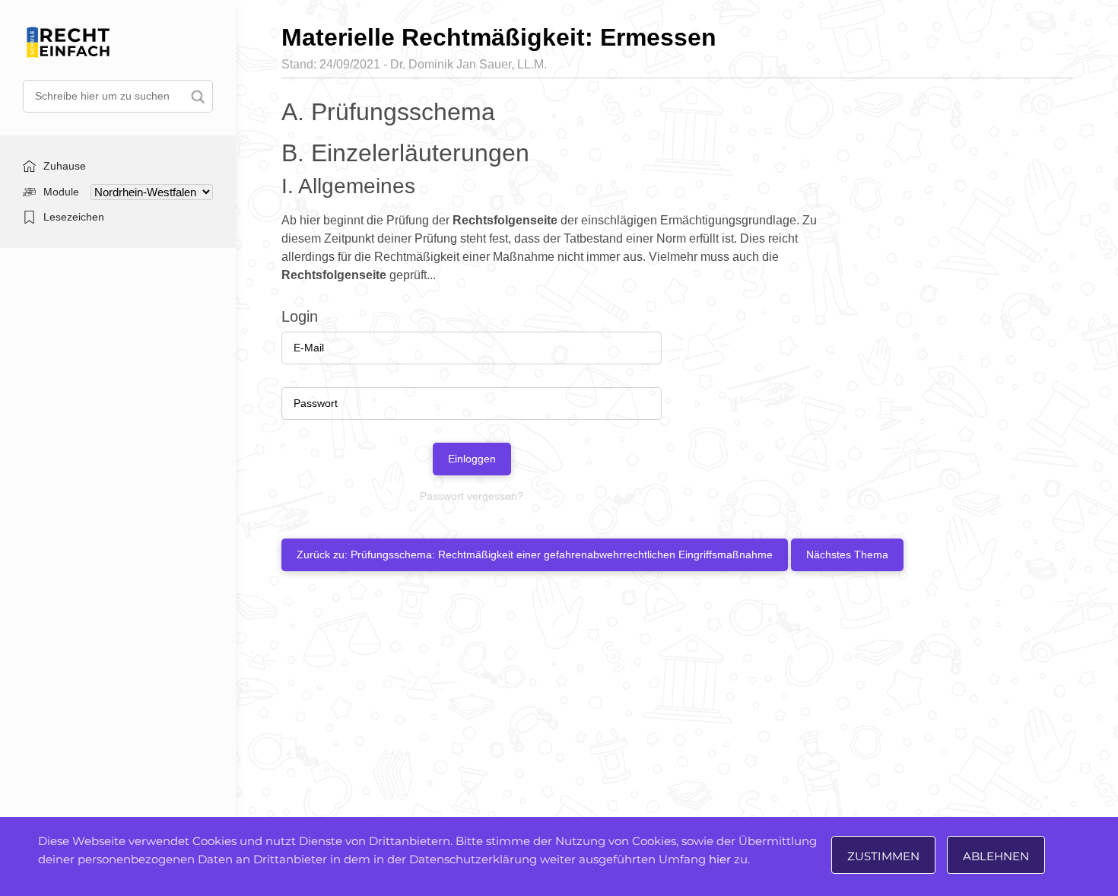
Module (61, 192)
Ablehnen (996, 856)
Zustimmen (883, 856)
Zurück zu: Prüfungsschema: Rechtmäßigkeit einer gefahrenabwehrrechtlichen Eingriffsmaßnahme (535, 554)
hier (720, 859)
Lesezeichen (73, 217)
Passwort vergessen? (471, 496)
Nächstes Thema (847, 554)
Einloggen (472, 459)
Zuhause (64, 166)
